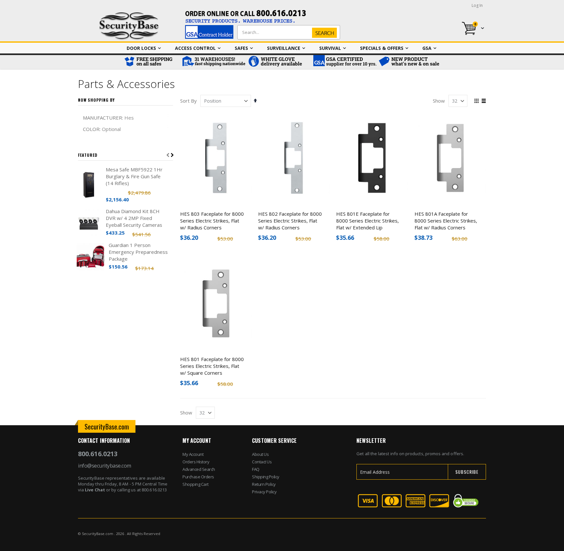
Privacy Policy (264, 492)
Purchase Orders (198, 477)
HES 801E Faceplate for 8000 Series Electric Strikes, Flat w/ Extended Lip (367, 220)
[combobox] (287, 32)
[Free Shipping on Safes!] (151, 62)
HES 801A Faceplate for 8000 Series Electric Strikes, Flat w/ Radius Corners (446, 220)
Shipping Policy (265, 477)
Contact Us (262, 462)
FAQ (255, 469)
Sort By (188, 100)
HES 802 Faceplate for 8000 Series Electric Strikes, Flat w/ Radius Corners (290, 220)
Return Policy (264, 484)
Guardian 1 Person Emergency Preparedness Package (138, 252)
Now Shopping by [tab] (96, 100)
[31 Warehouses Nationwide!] (213, 62)
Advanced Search (198, 469)
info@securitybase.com (104, 465)
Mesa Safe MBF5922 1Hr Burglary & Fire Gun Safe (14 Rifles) (134, 176)
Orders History (195, 462)
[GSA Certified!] (344, 62)
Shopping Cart (195, 484)
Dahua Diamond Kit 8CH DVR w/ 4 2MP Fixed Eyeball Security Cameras (134, 218)
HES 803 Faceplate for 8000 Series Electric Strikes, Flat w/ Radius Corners (212, 220)
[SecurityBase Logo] (129, 26)
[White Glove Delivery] (278, 62)
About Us (260, 454)
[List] (483, 101)
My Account (192, 454)
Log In (477, 5)
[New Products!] (409, 62)
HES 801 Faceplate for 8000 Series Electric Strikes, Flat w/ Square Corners (212, 366)
